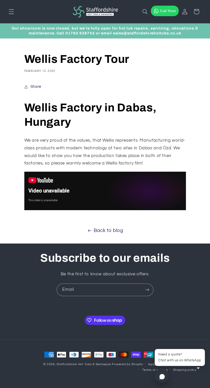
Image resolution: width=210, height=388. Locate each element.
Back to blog (108, 230)
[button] (11, 11)
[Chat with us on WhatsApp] (162, 375)
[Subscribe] (147, 290)
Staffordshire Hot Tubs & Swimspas (84, 364)
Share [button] (35, 87)
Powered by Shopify (127, 364)
